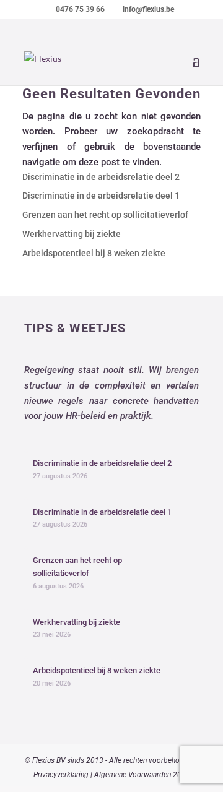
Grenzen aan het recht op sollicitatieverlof (105, 215)
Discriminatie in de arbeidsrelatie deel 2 (101, 177)
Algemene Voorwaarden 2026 (142, 774)
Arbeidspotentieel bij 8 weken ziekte (93, 253)
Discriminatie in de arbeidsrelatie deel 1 (101, 195)
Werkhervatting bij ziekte (71, 234)
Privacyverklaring (61, 774)
